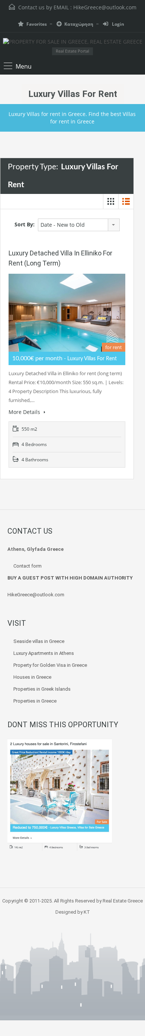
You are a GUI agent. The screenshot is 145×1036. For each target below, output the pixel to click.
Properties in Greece (35, 701)
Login (117, 24)
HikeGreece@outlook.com (104, 7)
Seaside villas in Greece (39, 641)
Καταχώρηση (78, 24)
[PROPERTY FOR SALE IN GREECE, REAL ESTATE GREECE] (72, 42)
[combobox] (79, 225)
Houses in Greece (32, 677)
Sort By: (24, 224)
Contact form (27, 566)
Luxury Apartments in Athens (43, 653)
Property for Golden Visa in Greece (50, 665)
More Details (25, 411)
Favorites (36, 24)
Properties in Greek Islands (42, 689)
